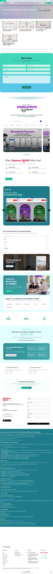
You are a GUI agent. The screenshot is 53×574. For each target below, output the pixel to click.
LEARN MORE (9, 178)
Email (28, 406)
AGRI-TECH (26, 125)
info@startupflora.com (18, 552)
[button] (28, 415)
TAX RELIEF (33, 125)
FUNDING (12, 125)
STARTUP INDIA (17, 304)
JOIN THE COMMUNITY (26, 387)
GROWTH (40, 125)
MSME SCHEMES (9, 304)
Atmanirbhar (29, 435)
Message (28, 417)
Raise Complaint (5, 558)
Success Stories (5, 554)
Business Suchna (5, 557)
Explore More (26, 154)
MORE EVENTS (10, 291)
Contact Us (4, 559)
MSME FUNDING (9, 307)
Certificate (19, 125)
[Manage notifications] (51, 572)
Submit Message (26, 87)
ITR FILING (35, 304)
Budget (47, 125)
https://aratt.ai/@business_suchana (19, 520)
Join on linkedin (10, 355)
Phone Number (29, 413)
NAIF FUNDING (43, 304)
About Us (4, 553)
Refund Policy (4, 563)
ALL (6, 125)
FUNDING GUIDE (9, 266)
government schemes (16, 450)
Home (3, 552)
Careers (4, 565)
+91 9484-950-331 (17, 553)
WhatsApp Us (7, 420)
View (47, 248)
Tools (3, 564)
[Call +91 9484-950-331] (46, 3)
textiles (38, 452)
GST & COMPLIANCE (26, 304)
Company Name (30, 402)
